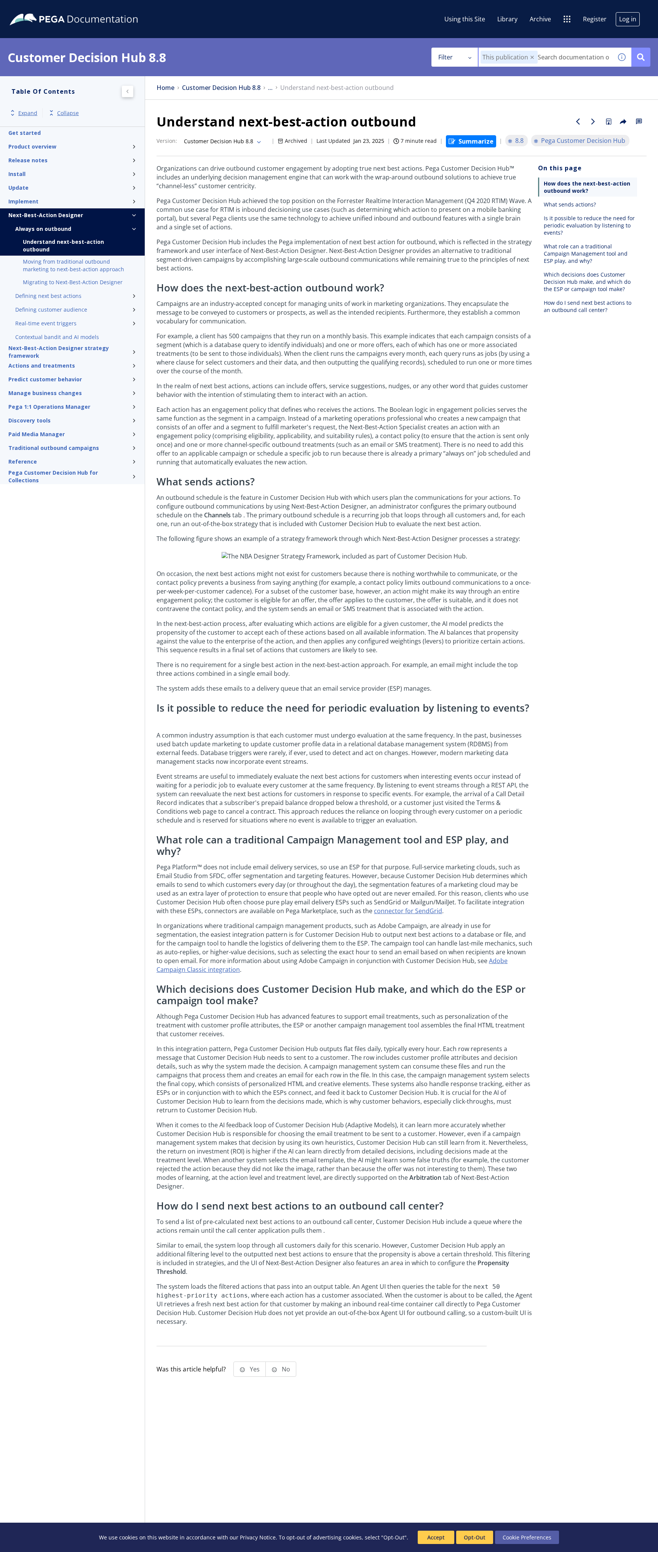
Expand (27, 113)
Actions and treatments (41, 365)
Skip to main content (34, 9)
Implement (23, 201)
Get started (24, 132)
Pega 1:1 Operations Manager (49, 406)
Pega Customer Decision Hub (583, 140)
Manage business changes (45, 393)
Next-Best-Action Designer (45, 215)
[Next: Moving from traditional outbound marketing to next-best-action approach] (593, 121)
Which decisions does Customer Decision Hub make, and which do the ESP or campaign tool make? (587, 282)
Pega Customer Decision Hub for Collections (53, 476)
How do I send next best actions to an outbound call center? (587, 306)
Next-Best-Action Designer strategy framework (58, 352)
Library (507, 19)
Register (595, 19)
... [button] (270, 88)
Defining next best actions (48, 295)
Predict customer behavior (45, 379)
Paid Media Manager (36, 434)
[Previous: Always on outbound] (578, 121)
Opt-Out (475, 1537)
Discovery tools (29, 420)
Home (165, 88)
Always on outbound (43, 228)
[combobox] (545, 57)
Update (18, 187)
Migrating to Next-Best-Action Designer (73, 282)
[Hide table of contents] (127, 91)
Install (17, 174)
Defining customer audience (51, 309)
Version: (167, 140)
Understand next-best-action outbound (63, 245)
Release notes (28, 160)
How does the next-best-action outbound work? (587, 187)
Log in (627, 19)
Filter (445, 57)
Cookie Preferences (527, 1537)
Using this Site (464, 19)
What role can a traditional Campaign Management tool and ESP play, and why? (586, 253)
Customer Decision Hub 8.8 (221, 88)
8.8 (519, 140)
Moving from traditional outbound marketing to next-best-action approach (73, 265)
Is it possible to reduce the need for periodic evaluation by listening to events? (589, 225)
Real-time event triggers (46, 323)
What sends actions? (570, 204)
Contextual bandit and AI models (57, 337)
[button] (532, 57)
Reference (22, 461)
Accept (436, 1537)
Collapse (68, 113)
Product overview (32, 146)
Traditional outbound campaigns (53, 447)
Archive (540, 19)
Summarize (476, 141)
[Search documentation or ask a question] (640, 57)
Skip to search (92, 9)
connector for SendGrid (408, 911)
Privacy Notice (258, 1537)
